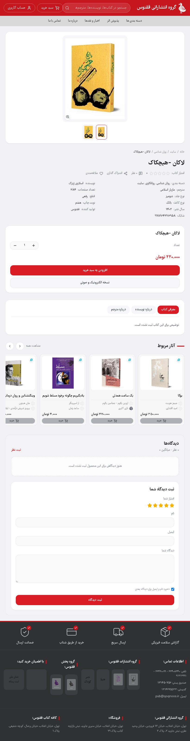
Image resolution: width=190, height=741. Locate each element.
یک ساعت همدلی (123, 396)
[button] (95, 78)
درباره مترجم (118, 309)
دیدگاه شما (168, 551)
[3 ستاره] (160, 505)
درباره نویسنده (143, 309)
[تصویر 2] (88, 132)
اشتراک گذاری (114, 173)
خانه (182, 152)
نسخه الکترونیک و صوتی (95, 283)
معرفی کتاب (168, 309)
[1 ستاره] (172, 505)
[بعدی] (10, 346)
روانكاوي (150, 183)
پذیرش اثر (113, 21)
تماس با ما (54, 21)
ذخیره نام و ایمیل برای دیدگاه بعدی (152, 589)
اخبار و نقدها (92, 21)
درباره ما (72, 21)
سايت (173, 152)
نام (172, 513)
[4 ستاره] (155, 505)
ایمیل (171, 532)
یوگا (180, 396)
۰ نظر (134, 173)
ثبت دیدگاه (95, 600)
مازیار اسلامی (167, 190)
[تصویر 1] (101, 132)
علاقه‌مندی (92, 173)
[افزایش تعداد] (33, 245)
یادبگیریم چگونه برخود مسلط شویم (63, 396)
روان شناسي (160, 152)
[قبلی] (20, 346)
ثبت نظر (16, 450)
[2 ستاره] (166, 505)
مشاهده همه (33, 346)
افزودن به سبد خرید (95, 270)
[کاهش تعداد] (15, 245)
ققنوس (75, 209)
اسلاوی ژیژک (76, 183)
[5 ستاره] (149, 505)
